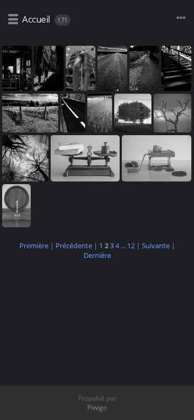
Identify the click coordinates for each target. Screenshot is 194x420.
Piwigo (97, 407)
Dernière (97, 255)
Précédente (74, 245)
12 (131, 245)
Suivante (156, 245)
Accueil (36, 19)
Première (33, 245)
